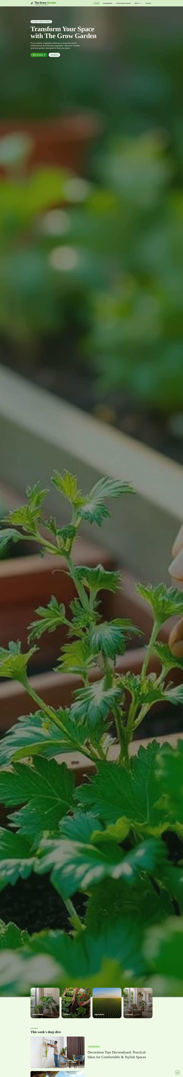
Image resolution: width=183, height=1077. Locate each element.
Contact (148, 3)
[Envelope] (177, 1072)
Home (96, 3)
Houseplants (107, 3)
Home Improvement (123, 3)
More (137, 3)
